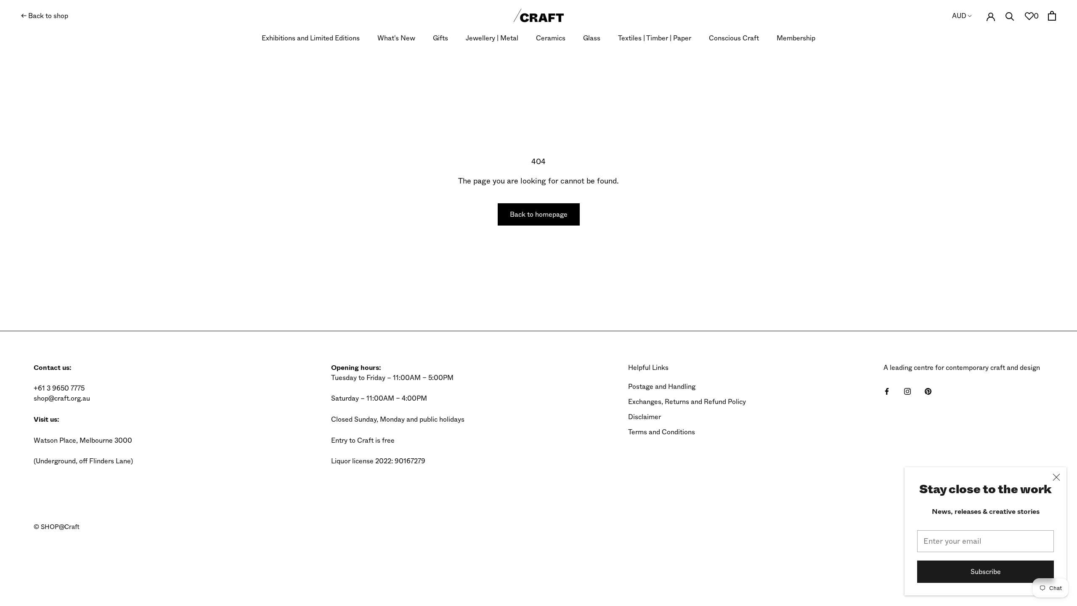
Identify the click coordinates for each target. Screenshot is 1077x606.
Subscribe (986, 572)
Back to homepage (539, 214)
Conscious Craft (734, 38)
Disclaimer (644, 417)
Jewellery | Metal (492, 38)
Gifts (440, 38)
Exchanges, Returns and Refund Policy (687, 402)
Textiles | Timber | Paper (654, 38)
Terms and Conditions (661, 432)
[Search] (1009, 15)
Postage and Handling (661, 386)
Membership (796, 38)
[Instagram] (907, 391)
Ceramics (550, 38)
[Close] (1056, 477)
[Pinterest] (928, 391)
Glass (591, 38)
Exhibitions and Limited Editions (311, 38)
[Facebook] (886, 391)
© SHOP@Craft (57, 527)
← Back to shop (44, 16)
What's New (396, 38)
